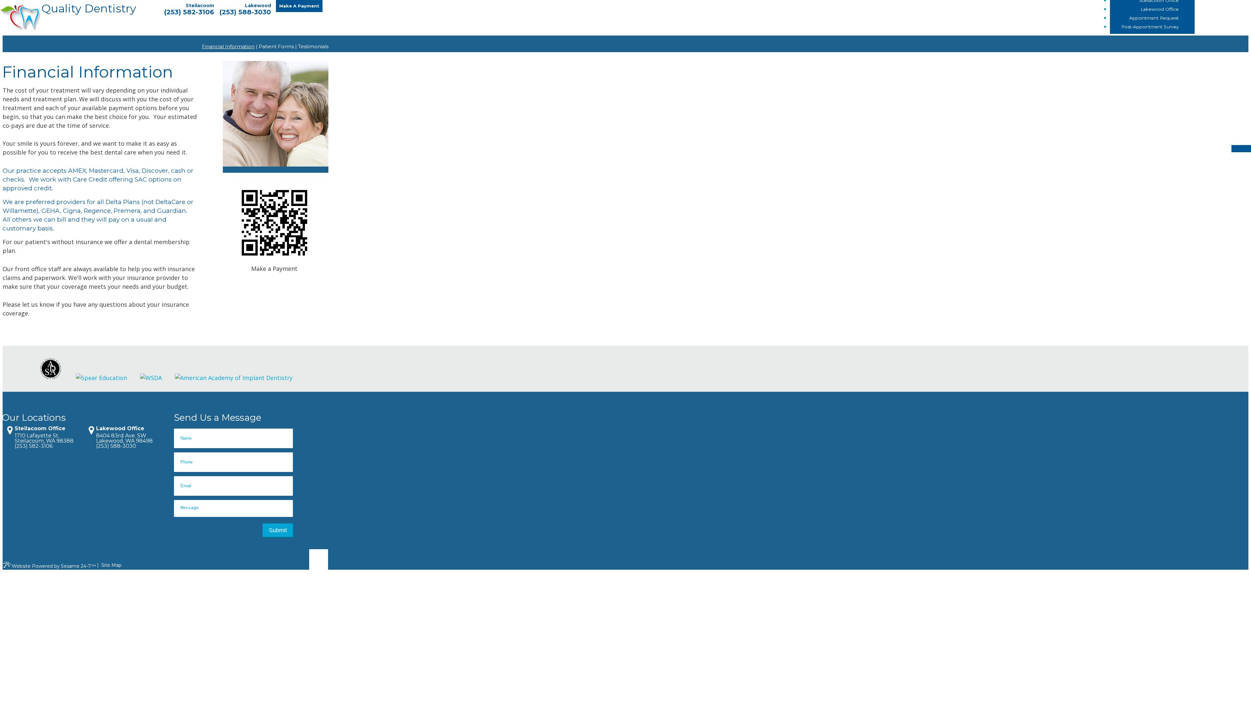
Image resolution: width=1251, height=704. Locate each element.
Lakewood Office (120, 428)
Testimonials (313, 47)
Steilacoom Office (40, 428)
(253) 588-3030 (245, 12)
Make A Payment (299, 5)
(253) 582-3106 (189, 12)
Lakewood (258, 5)
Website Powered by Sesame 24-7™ (54, 566)
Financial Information (228, 47)
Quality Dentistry (88, 9)
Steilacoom (200, 5)
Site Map (111, 565)
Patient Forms (276, 47)
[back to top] (318, 561)
